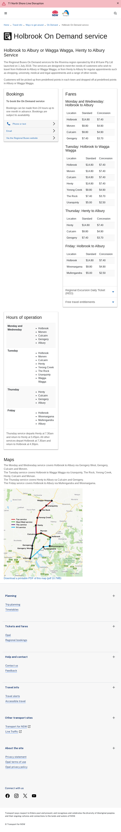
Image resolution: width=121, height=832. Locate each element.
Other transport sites (19, 717)
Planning (11, 595)
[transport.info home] (60, 13)
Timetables (11, 609)
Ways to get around (34, 25)
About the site (14, 748)
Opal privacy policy (16, 766)
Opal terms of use (15, 761)
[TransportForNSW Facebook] (7, 796)
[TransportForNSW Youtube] (34, 796)
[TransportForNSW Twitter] (25, 796)
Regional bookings (16, 640)
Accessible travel (15, 701)
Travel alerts (12, 696)
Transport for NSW (16, 726)
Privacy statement (15, 756)
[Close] (118, 3)
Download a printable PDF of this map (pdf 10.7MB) (32, 578)
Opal (8, 635)
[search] (115, 13)
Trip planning (12, 604)
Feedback (11, 670)
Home (6, 25)
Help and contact (16, 656)
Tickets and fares (16, 626)
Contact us (11, 665)
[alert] (60, 4)
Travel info (17, 25)
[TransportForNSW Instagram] (16, 796)
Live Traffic (11, 731)
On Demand (52, 25)
